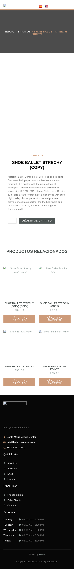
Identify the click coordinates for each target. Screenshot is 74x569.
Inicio (10, 31)
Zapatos (24, 31)
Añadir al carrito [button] (19, 319)
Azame (42, 554)
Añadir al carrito (37, 220)
